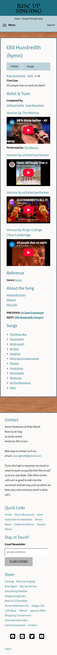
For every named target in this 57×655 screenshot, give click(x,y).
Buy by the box (28, 586)
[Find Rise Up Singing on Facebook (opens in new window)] (12, 638)
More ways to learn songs (24, 358)
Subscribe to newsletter (18, 519)
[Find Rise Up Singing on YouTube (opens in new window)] (41, 638)
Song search (17, 339)
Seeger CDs (37, 605)
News (8, 524)
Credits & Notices (24, 524)
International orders (16, 620)
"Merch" (23, 610)
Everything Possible (16, 591)
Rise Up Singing (16, 75)
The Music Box (18, 334)
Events (38, 519)
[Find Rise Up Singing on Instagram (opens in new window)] (22, 638)
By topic (14, 348)
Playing (14, 363)
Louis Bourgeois (34, 105)
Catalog (9, 581)
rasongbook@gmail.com (27, 455)
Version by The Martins (23, 113)
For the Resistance (20, 382)
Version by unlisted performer (28, 155)
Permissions (17, 373)
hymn (18, 280)
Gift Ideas (10, 610)
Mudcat (11, 300)
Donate (41, 524)
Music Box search (24, 514)
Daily (13, 387)
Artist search (17, 344)
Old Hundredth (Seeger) (29, 317)
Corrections (16, 368)
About (8, 529)
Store (40, 514)
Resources (16, 378)
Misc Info (12, 304)
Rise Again (11, 586)
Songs (30, 66)
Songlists (15, 353)
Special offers (38, 610)
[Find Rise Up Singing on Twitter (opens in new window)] (32, 638)
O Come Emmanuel (32, 312)
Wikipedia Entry (16, 295)
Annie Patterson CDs (17, 605)
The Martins (31, 147)
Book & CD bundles (16, 600)
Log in (8, 648)
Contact (11, 420)
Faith (30, 75)
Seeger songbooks (15, 596)
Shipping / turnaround (18, 615)
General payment (15, 625)
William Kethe (15, 105)
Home (14, 66)
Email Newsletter (15, 544)
